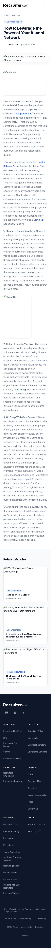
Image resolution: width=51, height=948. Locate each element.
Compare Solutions (12, 758)
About (30, 774)
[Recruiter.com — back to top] (15, 5)
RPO (5, 738)
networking (20, 389)
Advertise (32, 788)
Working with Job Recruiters (11, 886)
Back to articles (13, 15)
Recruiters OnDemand (8, 774)
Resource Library (11, 831)
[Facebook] (15, 713)
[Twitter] (23, 713)
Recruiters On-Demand (10, 744)
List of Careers (10, 872)
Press (30, 802)
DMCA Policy (12, 927)
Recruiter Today (11, 824)
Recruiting (8, 838)
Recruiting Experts (11, 866)
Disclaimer (39, 927)
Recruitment (8, 845)
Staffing (6, 751)
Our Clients (33, 738)
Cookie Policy (40, 918)
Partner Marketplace (13, 781)
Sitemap (25, 936)
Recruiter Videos (11, 893)
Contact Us (33, 808)
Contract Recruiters (37, 745)
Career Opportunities (37, 795)
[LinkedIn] (6, 713)
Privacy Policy (25, 918)
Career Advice (10, 879)
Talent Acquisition (11, 852)
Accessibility (26, 927)
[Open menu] (44, 5)
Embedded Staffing (12, 731)
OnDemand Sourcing (37, 751)
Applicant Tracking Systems (12, 858)
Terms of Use (10, 918)
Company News (35, 781)
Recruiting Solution (36, 731)
